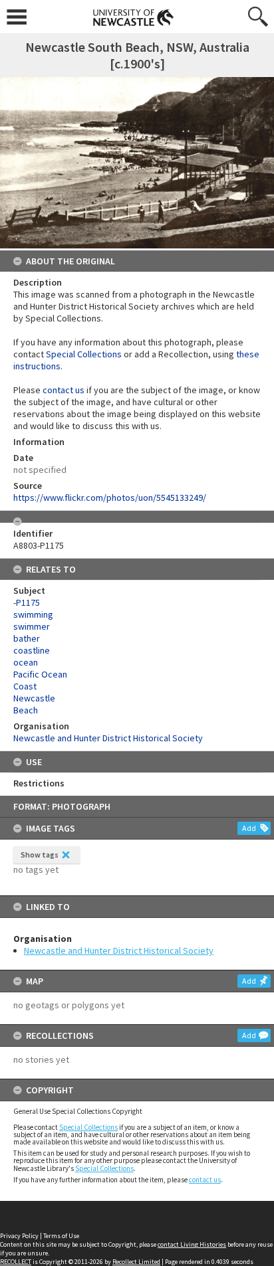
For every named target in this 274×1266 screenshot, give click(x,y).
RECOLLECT (15, 1261)
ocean (25, 662)
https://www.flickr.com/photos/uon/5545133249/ (109, 497)
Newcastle (34, 698)
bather (26, 638)
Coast (25, 686)
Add (249, 828)
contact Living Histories (192, 1244)
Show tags (40, 854)
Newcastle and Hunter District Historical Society (118, 950)
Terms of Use (61, 1235)
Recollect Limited (136, 1261)
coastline (31, 650)
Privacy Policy (19, 1235)
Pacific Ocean (40, 674)
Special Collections (88, 1127)
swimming (33, 614)
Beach (25, 710)
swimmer (31, 626)
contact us (205, 1179)
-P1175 (26, 602)
